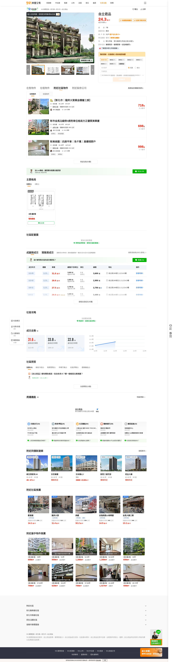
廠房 (94, 3)
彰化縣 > (53, 9)
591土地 (80, 651)
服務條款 (113, 75)
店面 (80, 3)
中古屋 (57, 3)
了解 (57, 14)
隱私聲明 (98, 660)
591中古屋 (90, 651)
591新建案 (71, 651)
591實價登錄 (59, 651)
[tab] (32, 94)
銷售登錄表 (136, 252)
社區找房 (103, 3)
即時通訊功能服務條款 (129, 75)
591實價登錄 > (45, 9)
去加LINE (141, 171)
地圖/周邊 (140, 397)
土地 (72, 3)
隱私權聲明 (119, 75)
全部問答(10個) (85, 386)
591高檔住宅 (110, 651)
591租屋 (100, 651)
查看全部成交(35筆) (86, 302)
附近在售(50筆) (85, 162)
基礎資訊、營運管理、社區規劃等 (118, 44)
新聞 (112, 3)
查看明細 (139, 273)
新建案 (48, 3)
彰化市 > (59, 9)
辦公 (87, 3)
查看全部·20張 (86, 60)
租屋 (65, 3)
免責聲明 (75, 654)
